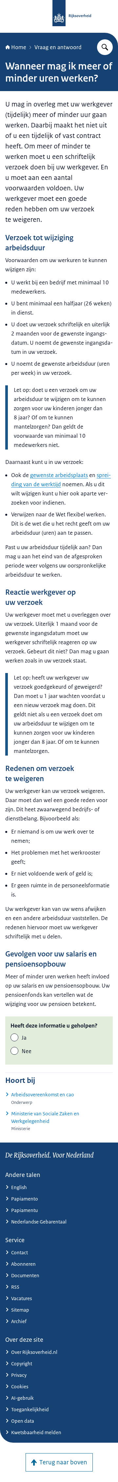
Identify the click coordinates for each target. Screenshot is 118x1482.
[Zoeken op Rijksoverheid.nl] (105, 47)
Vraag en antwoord (58, 47)
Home (18, 47)
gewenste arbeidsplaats (59, 475)
